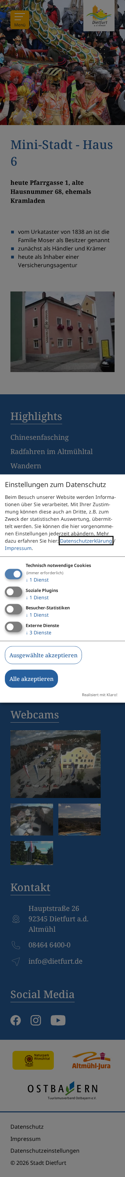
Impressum (18, 547)
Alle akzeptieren (31, 679)
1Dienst (37, 579)
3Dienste (38, 632)
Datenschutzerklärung (86, 540)
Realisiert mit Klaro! (99, 694)
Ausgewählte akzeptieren (43, 655)
